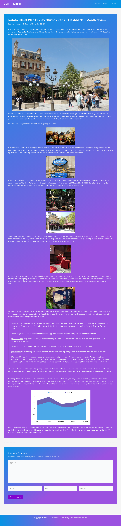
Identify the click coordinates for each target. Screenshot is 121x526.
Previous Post (10, 442)
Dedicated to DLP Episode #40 (58, 281)
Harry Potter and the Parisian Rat (71, 185)
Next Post (112, 442)
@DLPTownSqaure (29, 281)
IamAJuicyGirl (17, 334)
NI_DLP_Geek (17, 339)
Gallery (97, 4)
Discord (105, 4)
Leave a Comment (14, 24)
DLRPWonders (17, 323)
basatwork (16, 346)
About (113, 4)
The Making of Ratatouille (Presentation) (54, 279)
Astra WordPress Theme (78, 518)
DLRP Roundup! (13, 3)
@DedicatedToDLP (77, 281)
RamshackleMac (18, 357)
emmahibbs (16, 352)
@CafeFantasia (33, 279)
